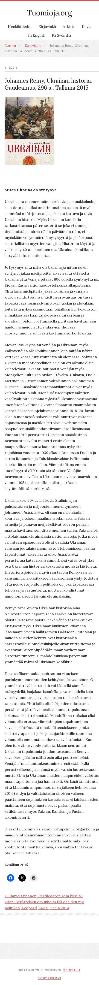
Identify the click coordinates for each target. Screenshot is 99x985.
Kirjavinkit (47, 26)
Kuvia (86, 26)
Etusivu (10, 46)
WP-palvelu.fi (71, 970)
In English (36, 35)
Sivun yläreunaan (49, 978)
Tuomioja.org (49, 13)
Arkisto (69, 26)
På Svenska (61, 35)
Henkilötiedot (20, 26)
